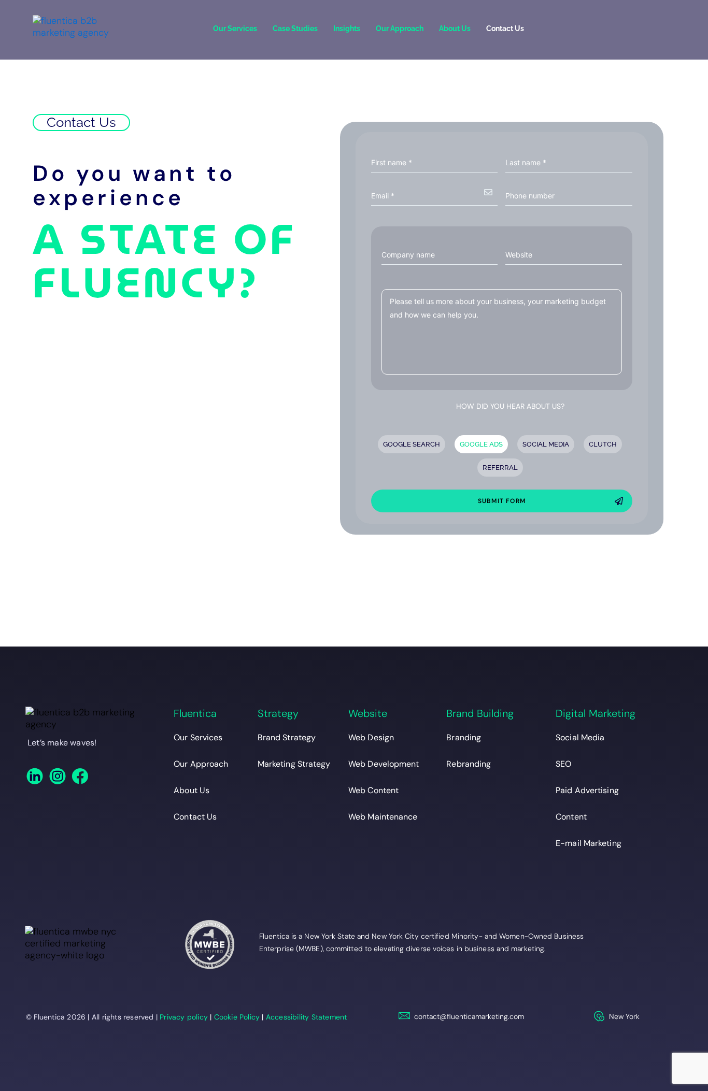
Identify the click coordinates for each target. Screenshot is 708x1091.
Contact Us (505, 28)
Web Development (383, 763)
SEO (563, 763)
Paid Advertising (587, 790)
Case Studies (295, 28)
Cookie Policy (237, 1017)
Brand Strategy (287, 737)
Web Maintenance (383, 816)
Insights (346, 28)
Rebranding (468, 763)
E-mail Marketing (588, 843)
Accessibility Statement (306, 1017)
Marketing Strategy (294, 763)
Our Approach (399, 28)
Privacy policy (184, 1017)
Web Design (371, 737)
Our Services (235, 28)
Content (571, 816)
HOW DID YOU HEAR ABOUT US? (510, 406)
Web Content (373, 790)
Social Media (580, 737)
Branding (463, 737)
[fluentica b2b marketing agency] (80, 719)
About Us (455, 28)
